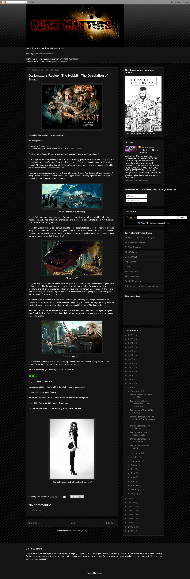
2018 (131, 367)
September (136, 461)
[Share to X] (77, 496)
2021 (131, 355)
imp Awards (130, 262)
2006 (131, 523)
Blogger (100, 573)
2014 (131, 383)
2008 (131, 514)
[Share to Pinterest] (82, 496)
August (134, 465)
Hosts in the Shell (60, 62)
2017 (131, 371)
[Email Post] (64, 497)
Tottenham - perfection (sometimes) (142, 286)
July (133, 469)
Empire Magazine (133, 281)
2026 (131, 335)
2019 (131, 363)
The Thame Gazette (74, 149)
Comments (134, 200)
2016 (131, 375)
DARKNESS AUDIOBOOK (69, 59)
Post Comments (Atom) (77, 531)
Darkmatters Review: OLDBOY (140, 427)
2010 (131, 506)
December (136, 391)
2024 (131, 343)
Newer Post (33, 523)
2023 (131, 347)
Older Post (110, 523)
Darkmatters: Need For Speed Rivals (141, 433)
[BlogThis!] (74, 496)
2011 (130, 502)
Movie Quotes (131, 271)
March (134, 485)
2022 (131, 351)
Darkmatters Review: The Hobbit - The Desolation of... (142, 419)
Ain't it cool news (133, 276)
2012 (131, 498)
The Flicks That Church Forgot (139, 237)
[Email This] (71, 496)
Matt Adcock (147, 147)
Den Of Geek (131, 257)
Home (72, 523)
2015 (131, 379)
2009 (131, 510)
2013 (131, 387)
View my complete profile (136, 180)
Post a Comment (39, 510)
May (133, 477)
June (133, 473)
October (135, 457)
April (133, 481)
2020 (131, 359)
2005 (131, 527)
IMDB (127, 266)
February (135, 489)
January (135, 493)
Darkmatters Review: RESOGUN (140, 440)
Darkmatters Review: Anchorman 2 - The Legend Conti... (140, 403)
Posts (131, 196)
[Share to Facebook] (79, 496)
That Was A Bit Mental (135, 242)
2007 (131, 518)
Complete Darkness (46, 53)
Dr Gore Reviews (133, 247)
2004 (131, 531)
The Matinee (131, 252)
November (136, 453)
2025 (131, 339)
